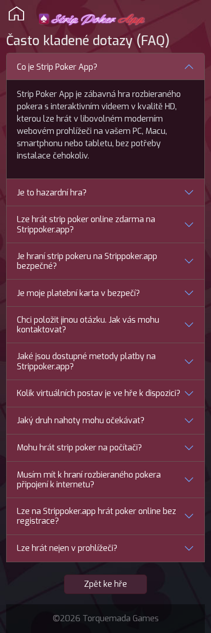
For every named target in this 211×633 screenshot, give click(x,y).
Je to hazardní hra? (52, 192)
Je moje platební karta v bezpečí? (78, 293)
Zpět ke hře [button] (105, 584)
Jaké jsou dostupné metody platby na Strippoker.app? (86, 361)
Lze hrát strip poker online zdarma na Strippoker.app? (86, 224)
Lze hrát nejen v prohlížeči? (67, 548)
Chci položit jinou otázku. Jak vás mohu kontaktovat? (88, 324)
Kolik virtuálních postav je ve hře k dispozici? (98, 393)
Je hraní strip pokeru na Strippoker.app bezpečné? (87, 261)
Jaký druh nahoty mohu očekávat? (80, 420)
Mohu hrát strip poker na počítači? (79, 447)
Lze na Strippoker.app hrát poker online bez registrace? (96, 516)
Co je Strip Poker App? (57, 67)
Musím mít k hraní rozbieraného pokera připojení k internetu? (89, 479)
